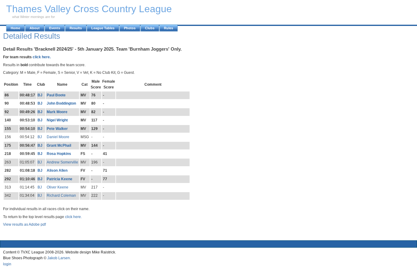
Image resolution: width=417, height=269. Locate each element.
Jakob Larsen (58, 258)
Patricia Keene (59, 179)
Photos (130, 28)
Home (15, 28)
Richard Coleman (61, 195)
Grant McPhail (59, 145)
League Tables (102, 28)
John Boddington (61, 103)
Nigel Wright (57, 120)
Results (76, 28)
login (7, 264)
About (35, 28)
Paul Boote (56, 95)
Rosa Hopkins (59, 154)
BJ (40, 95)
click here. (42, 57)
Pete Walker (57, 129)
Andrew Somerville (62, 162)
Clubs (149, 28)
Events (54, 28)
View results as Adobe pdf (24, 224)
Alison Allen (57, 170)
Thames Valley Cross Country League (89, 8)
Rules (168, 28)
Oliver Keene (57, 187)
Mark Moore (57, 112)
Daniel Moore (58, 137)
